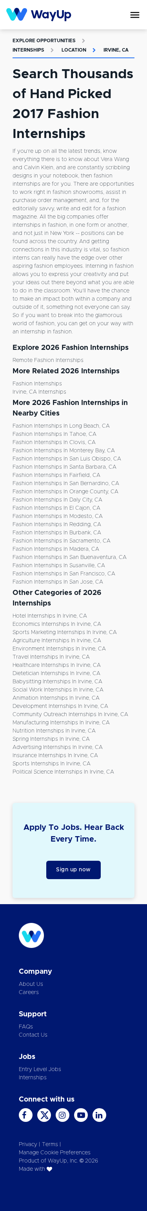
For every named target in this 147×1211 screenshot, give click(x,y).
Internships (28, 50)
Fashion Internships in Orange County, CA (65, 491)
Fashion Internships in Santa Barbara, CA (64, 467)
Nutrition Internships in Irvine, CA (54, 731)
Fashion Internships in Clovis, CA (54, 442)
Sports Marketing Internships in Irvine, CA (65, 632)
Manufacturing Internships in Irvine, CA (61, 723)
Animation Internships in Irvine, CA (56, 698)
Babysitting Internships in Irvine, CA (57, 681)
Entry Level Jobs (40, 1069)
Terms (50, 1144)
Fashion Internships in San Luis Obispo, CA (67, 459)
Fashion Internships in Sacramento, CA (62, 541)
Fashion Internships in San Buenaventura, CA (70, 557)
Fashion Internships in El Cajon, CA (56, 508)
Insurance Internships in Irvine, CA (55, 755)
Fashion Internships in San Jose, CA (58, 582)
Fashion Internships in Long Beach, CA (61, 426)
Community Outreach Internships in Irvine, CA (70, 714)
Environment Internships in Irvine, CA (59, 649)
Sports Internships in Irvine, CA (52, 764)
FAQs (26, 1027)
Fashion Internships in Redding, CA (57, 524)
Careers (29, 992)
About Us (31, 984)
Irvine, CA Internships (39, 392)
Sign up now (73, 869)
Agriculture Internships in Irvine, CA (57, 640)
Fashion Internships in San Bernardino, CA (66, 483)
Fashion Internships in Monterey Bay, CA (64, 450)
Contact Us (33, 1035)
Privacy (28, 1144)
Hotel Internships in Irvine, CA (50, 616)
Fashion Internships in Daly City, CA (57, 500)
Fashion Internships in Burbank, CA (57, 533)
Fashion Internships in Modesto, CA (58, 516)
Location (74, 50)
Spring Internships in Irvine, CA (51, 739)
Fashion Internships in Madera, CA (56, 549)
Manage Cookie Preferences (55, 1152)
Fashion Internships (37, 384)
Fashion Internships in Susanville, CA (59, 565)
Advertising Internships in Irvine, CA (58, 747)
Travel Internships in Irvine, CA (51, 657)
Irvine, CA (116, 50)
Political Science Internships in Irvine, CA (63, 772)
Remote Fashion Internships (48, 360)
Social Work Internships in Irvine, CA (58, 690)
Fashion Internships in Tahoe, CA (54, 434)
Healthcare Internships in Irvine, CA (57, 665)
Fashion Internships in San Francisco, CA (64, 574)
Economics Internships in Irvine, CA (57, 624)
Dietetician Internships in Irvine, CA (56, 673)
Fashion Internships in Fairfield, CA (56, 475)
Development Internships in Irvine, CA (60, 706)
